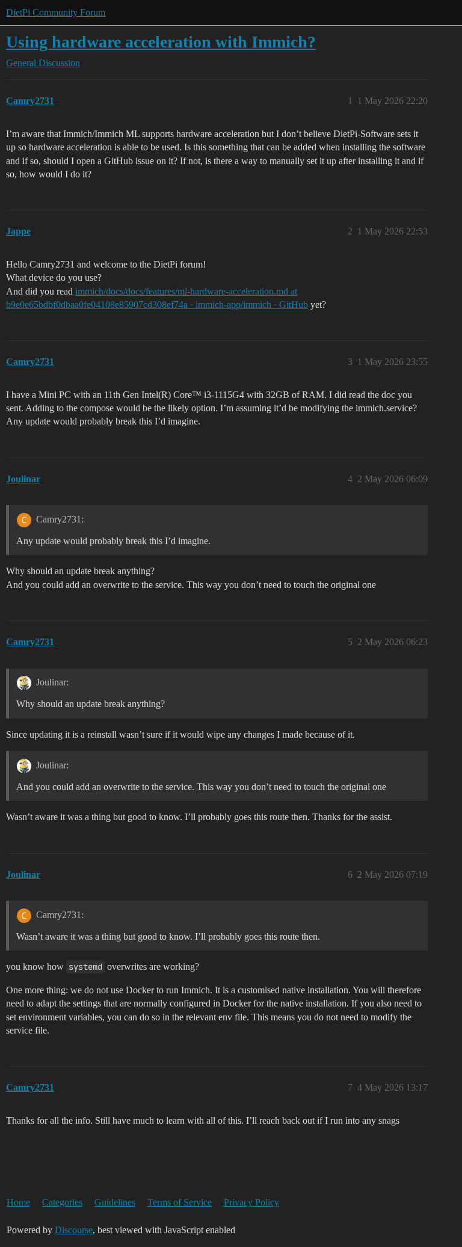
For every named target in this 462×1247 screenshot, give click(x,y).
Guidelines (114, 1202)
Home (18, 1202)
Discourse (74, 1230)
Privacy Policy (251, 1202)
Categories (62, 1202)
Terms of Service (179, 1202)
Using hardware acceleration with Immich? (161, 41)
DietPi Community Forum (55, 12)
